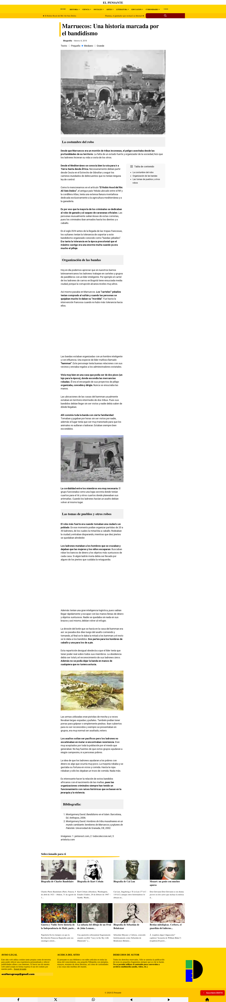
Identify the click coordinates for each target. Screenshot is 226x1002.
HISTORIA (74, 9)
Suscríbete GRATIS (214, 993)
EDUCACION (136, 9)
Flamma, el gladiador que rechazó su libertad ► (124, 16)
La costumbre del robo (143, 172)
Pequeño (75, 46)
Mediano (88, 46)
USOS (166, 9)
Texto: (64, 46)
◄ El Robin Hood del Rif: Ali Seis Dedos (59, 16)
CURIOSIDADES (152, 9)
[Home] (207, 1001)
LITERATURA (121, 9)
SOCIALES (98, 9)
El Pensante (113, 2)
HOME (63, 9)
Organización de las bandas (145, 176)
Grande (100, 46)
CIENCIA (85, 9)
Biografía (67, 41)
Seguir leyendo (20, 969)
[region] (145, 211)
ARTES (109, 9)
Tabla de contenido (144, 166)
